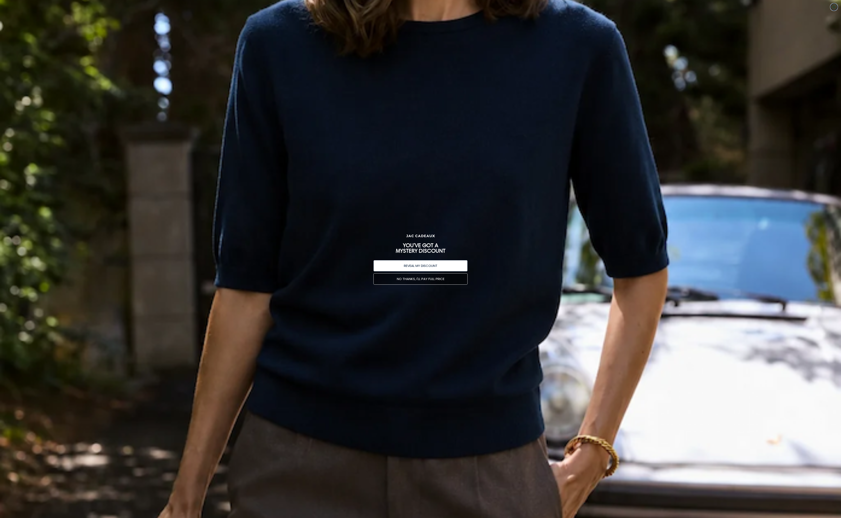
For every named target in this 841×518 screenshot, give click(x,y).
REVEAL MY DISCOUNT (420, 265)
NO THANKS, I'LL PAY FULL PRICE (420, 279)
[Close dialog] (833, 7)
